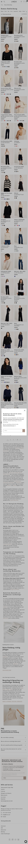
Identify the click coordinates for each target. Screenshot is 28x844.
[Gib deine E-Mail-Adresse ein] (23, 430)
